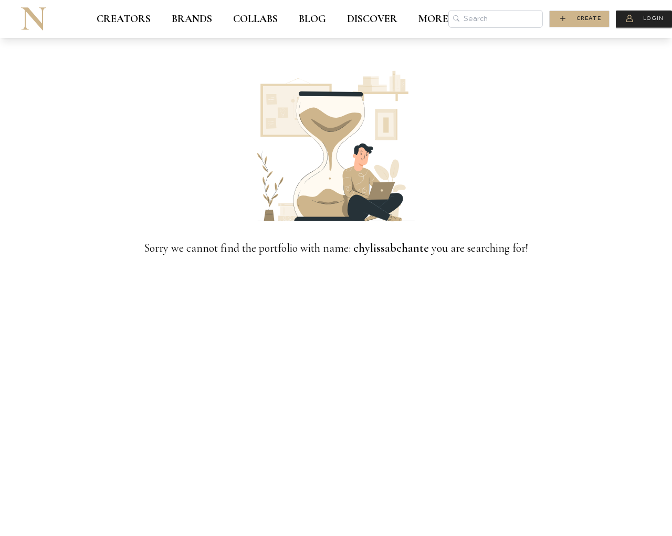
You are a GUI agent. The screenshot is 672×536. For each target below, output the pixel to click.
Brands (192, 19)
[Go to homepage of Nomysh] (33, 19)
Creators (124, 19)
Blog (312, 19)
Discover (372, 19)
